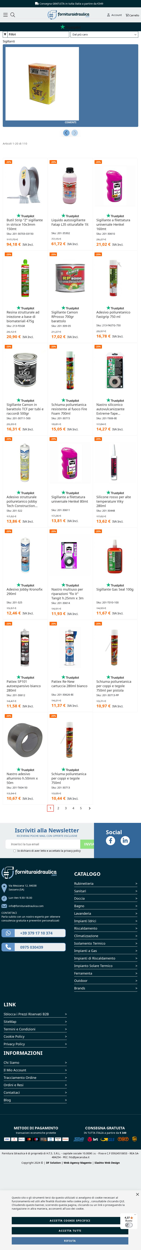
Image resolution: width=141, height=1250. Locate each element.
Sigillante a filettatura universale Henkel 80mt (69, 499)
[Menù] (5, 15)
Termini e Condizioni (19, 1029)
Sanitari (80, 891)
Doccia (79, 898)
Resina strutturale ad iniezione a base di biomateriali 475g (23, 316)
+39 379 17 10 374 (36, 933)
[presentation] (66, 133)
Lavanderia (82, 913)
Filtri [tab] (12, 34)
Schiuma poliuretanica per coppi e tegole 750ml (68, 778)
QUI (121, 1201)
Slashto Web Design (107, 1162)
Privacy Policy (14, 1044)
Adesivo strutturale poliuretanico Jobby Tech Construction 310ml (22, 501)
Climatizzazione (86, 936)
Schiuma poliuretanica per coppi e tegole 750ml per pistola (113, 685)
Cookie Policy (14, 1036)
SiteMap (10, 1021)
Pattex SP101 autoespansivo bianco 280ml (24, 685)
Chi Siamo (11, 1062)
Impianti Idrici (85, 921)
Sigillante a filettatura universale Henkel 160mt (113, 224)
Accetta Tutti (70, 1230)
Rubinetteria (83, 883)
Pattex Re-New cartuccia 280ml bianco (69, 683)
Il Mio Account (15, 1070)
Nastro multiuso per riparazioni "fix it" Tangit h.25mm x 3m (67, 593)
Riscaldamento (85, 928)
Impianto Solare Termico (93, 966)
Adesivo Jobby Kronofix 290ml (25, 591)
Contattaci (12, 1092)
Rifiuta (70, 1240)
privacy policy (72, 850)
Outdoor (80, 980)
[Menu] (135, 1215)
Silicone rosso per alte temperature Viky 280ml (113, 501)
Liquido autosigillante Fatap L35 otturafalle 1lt (69, 222)
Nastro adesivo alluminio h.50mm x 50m (22, 778)
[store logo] (71, 14)
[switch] (129, 1225)
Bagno (79, 906)
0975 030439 (31, 947)
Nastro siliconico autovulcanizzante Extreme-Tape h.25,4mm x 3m (110, 409)
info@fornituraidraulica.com (26, 906)
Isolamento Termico (89, 943)
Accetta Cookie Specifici (70, 1220)
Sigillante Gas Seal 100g (114, 589)
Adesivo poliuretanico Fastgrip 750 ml (113, 314)
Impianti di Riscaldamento (94, 958)
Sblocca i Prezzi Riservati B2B (26, 1014)
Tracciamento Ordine (20, 1077)
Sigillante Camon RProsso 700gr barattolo (64, 316)
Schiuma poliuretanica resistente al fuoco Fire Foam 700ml (69, 409)
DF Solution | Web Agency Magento (69, 1162)
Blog (7, 1100)
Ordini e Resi (14, 1085)
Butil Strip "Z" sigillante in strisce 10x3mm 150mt (25, 224)
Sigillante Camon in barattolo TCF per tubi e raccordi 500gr (25, 409)
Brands (79, 988)
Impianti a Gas (85, 950)
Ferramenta (83, 973)
